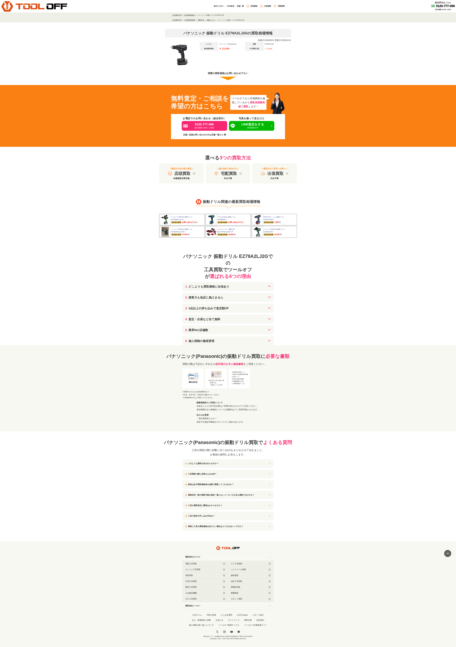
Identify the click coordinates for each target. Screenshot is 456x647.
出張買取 (267, 6)
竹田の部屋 (211, 615)
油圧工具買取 (236, 581)
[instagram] (224, 632)
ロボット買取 (236, 599)
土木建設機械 (191, 593)
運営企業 (248, 620)
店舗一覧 (240, 6)
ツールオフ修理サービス (228, 625)
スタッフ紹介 (258, 615)
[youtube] (231, 632)
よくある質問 (226, 615)
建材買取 (234, 575)
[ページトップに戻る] (447, 553)
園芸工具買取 (191, 587)
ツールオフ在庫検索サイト (255, 625)
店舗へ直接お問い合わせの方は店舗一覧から (203, 135)
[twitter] (217, 632)
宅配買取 (281, 6)
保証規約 (260, 620)
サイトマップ (233, 620)
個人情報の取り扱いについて (201, 625)
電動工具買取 (191, 564)
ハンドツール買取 (238, 569)
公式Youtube (242, 615)
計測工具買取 (191, 581)
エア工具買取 (236, 564)
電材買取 (189, 575)
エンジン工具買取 (193, 569)
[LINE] (239, 632)
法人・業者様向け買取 (201, 620)
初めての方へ (219, 6)
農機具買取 (235, 587)
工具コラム (197, 615)
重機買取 (234, 593)
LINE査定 (230, 6)
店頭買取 (254, 6)
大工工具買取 (191, 599)
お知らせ (219, 620)
